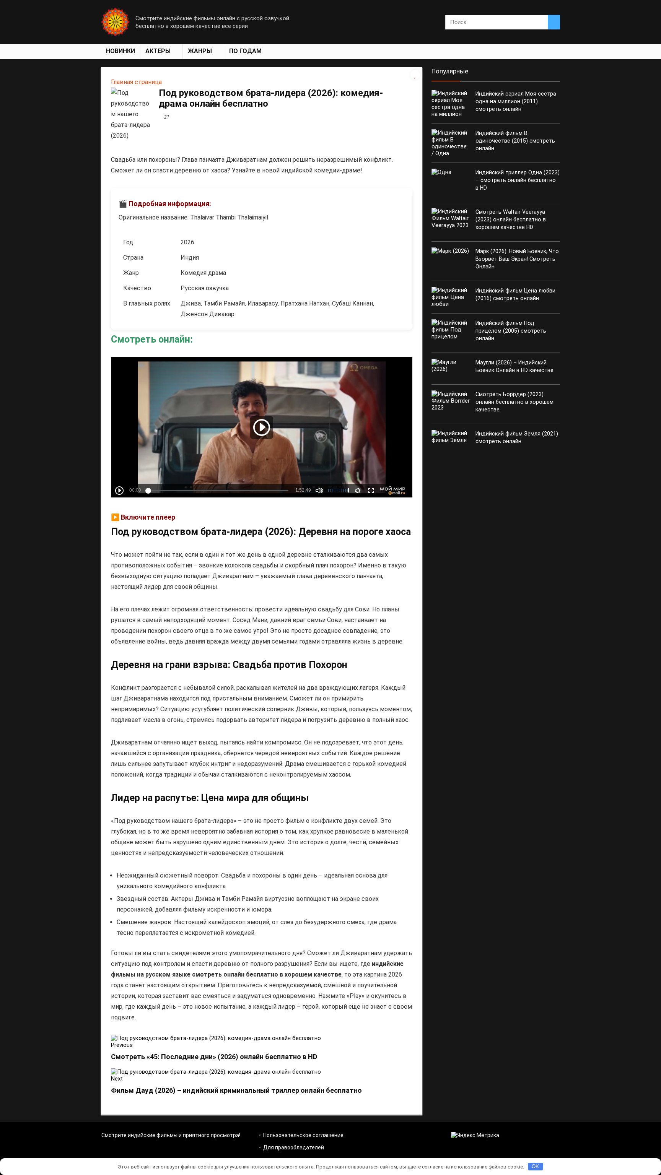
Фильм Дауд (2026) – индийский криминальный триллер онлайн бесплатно (236, 1090)
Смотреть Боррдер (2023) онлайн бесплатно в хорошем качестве (514, 402)
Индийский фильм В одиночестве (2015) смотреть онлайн (515, 140)
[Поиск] (554, 22)
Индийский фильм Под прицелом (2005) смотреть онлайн (510, 330)
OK (535, 1166)
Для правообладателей (293, 1147)
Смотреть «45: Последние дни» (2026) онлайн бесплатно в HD (214, 1057)
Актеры (158, 51)
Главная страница (136, 82)
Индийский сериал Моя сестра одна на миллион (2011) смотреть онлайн (515, 101)
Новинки (120, 51)
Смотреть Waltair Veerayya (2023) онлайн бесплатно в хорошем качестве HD (510, 219)
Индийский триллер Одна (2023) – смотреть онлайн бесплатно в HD (517, 180)
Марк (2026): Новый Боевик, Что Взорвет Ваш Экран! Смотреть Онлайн (517, 259)
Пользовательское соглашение (303, 1135)
